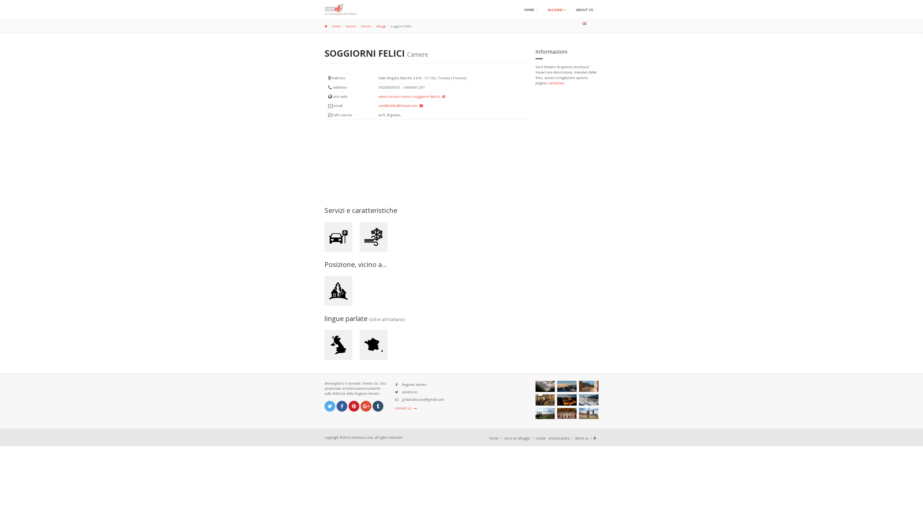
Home (529, 9)
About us (584, 9)
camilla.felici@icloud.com (398, 105)
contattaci (556, 82)
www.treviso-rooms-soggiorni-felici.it (410, 96)
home (336, 26)
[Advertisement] (426, 163)
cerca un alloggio (517, 438)
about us (582, 438)
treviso (351, 26)
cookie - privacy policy (553, 438)
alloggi (555, 9)
